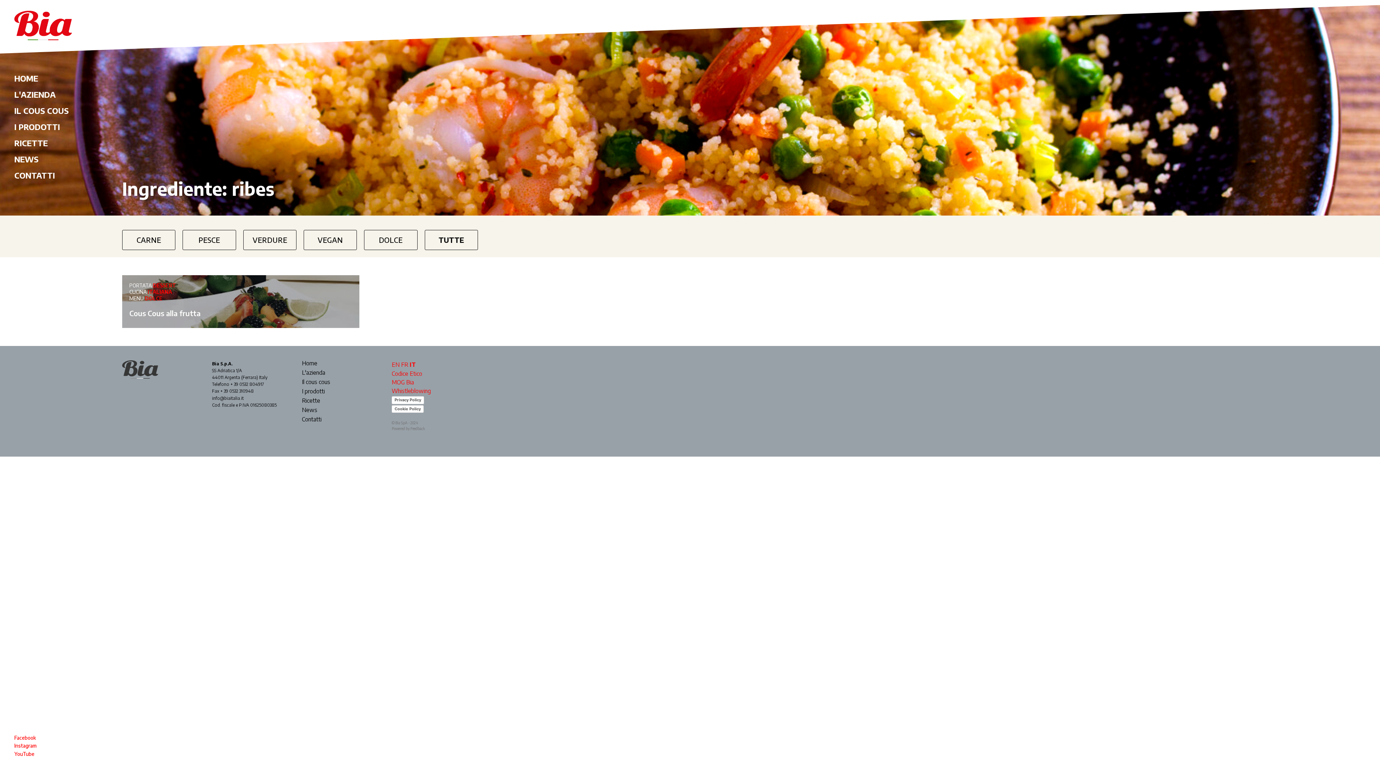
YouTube (24, 754)
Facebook (25, 738)
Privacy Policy (408, 399)
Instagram (25, 746)
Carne (149, 239)
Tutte (451, 239)
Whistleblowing (411, 390)
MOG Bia (403, 382)
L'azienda (35, 94)
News (26, 159)
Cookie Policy (408, 408)
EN (396, 364)
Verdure (270, 239)
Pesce (209, 239)
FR (404, 364)
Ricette (31, 143)
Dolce (390, 239)
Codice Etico (407, 373)
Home (26, 78)
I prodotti (37, 127)
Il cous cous (41, 111)
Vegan (330, 239)
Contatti (34, 175)
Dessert (164, 285)
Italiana (160, 292)
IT (413, 364)
